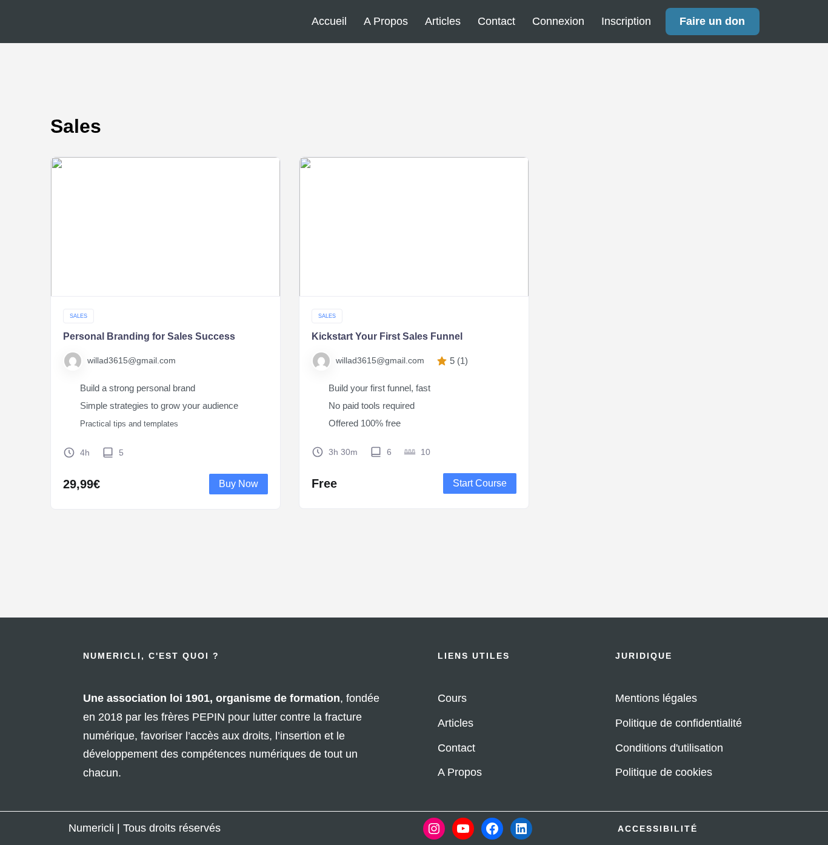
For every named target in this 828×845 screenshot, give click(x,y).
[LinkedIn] (521, 829)
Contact (496, 21)
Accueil (329, 21)
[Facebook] (492, 829)
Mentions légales (656, 698)
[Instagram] (434, 829)
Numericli (91, 828)
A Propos (386, 21)
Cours (452, 698)
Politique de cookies (663, 772)
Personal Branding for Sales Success (149, 336)
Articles (443, 21)
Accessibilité (658, 828)
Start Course (480, 483)
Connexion (558, 21)
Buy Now (238, 484)
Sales (78, 316)
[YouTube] (463, 829)
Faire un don (712, 21)
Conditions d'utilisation (669, 748)
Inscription (626, 21)
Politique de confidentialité (678, 723)
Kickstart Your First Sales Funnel (387, 336)
